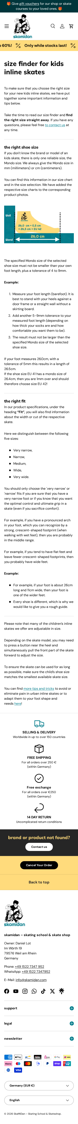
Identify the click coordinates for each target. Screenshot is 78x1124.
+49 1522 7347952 (36, 971)
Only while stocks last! (43, 45)
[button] (71, 26)
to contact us (55, 125)
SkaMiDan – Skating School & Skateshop (37, 1113)
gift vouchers (29, 3)
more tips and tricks (39, 688)
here (17, 703)
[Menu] (6, 26)
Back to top (39, 882)
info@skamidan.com (31, 980)
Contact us (39, 847)
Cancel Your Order (39, 865)
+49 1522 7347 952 (29, 966)
